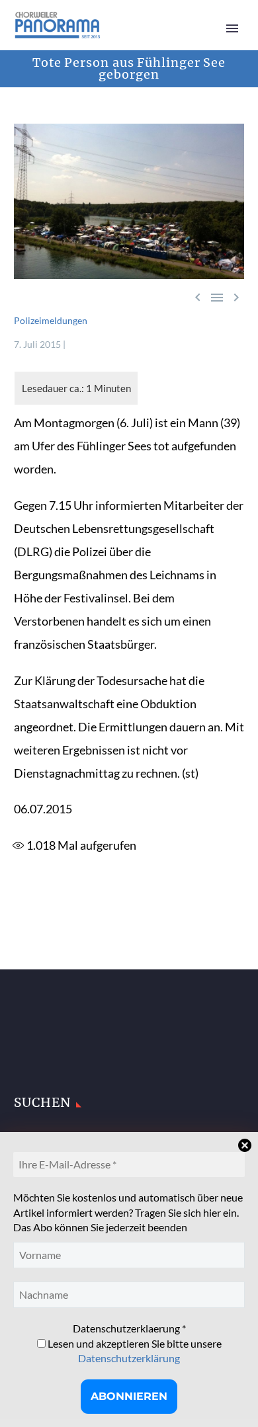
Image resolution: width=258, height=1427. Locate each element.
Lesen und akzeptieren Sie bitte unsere (134, 1350)
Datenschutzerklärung (129, 1358)
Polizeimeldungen (50, 320)
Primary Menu (232, 28)
